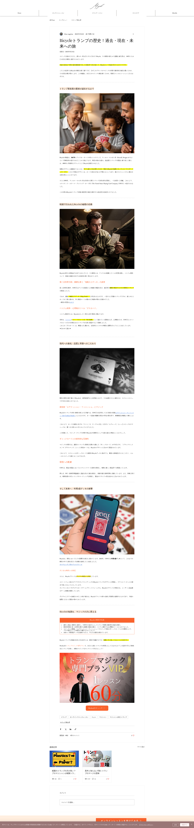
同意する (184, 824)
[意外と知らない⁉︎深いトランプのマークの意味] (97, 759)
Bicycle (94, 717)
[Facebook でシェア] (61, 729)
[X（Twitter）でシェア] (65, 729)
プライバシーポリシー (146, 824)
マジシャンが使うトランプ (118, 717)
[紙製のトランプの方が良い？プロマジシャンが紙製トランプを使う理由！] (64, 759)
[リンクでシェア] (75, 729)
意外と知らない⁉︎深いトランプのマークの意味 (96, 771)
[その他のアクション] (133, 34)
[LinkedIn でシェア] (70, 729)
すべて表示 (140, 746)
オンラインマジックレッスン (79, 717)
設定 (175, 824)
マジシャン (102, 717)
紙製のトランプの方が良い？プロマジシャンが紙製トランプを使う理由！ (64, 772)
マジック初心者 (76, 20)
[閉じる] (191, 824)
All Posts (52, 20)
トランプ (64, 717)
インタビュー (63, 20)
